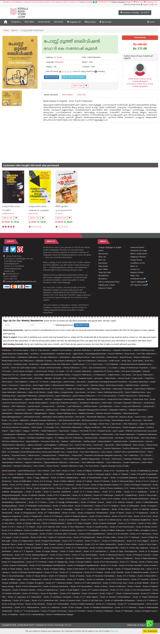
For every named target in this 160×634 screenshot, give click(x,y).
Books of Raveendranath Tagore (94, 478)
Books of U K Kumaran (53, 516)
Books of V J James (31, 558)
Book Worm (7, 364)
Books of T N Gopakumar (137, 513)
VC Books (106, 459)
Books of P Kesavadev (29, 534)
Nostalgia (93, 424)
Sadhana (64, 441)
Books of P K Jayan (22, 601)
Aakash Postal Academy (62, 350)
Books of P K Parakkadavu (88, 530)
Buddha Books (79, 364)
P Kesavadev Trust (51, 427)
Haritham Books (132, 385)
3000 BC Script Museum (40, 350)
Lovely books (20, 410)
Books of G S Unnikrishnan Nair (45, 601)
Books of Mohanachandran (53, 523)
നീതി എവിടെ (61, 206)
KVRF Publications (18, 406)
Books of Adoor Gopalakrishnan (92, 534)
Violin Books (75, 463)
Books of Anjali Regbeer (70, 590)
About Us (134, 266)
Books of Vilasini (117, 513)
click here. (60, 341)
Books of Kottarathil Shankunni (124, 478)
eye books (98, 378)
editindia (47, 378)
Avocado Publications (48, 357)
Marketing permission (64, 325)
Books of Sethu (69, 513)
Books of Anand (150, 565)
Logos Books (7, 410)
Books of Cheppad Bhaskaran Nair (130, 569)
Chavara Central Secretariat (50, 368)
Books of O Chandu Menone (118, 580)
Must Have (55, 471)
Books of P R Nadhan (76, 580)
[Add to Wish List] (86, 86)
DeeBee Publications (83, 371)
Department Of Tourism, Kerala (106, 371)
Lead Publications (74, 406)
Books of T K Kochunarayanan (26, 611)
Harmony (144, 385)
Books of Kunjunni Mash (70, 601)
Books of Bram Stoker (127, 544)
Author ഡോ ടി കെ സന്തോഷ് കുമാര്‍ (138, 57)
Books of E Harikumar (50, 608)
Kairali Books (144, 396)
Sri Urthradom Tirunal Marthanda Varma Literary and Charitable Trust (36, 452)
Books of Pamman (102, 481)
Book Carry (126, 361)
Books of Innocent (90, 594)
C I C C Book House (95, 364)
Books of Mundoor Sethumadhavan (115, 597)
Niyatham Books (53, 424)
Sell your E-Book (105, 288)
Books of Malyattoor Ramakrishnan (93, 513)
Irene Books (80, 392)
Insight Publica (53, 392)
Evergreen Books (85, 378)
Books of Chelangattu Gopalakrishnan (83, 565)
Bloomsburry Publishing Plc (65, 361)
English (129, 2)
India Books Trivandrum (122, 389)
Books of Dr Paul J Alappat (138, 541)
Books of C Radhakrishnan (13, 478)
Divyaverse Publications (82, 375)
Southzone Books (94, 449)
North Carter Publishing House (74, 424)
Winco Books (39, 466)
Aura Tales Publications (146, 354)
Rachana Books (91, 438)
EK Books (57, 378)
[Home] (5, 22)
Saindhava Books (8, 214)
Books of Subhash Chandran (33, 495)
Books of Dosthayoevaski (84, 537)
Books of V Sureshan (140, 580)
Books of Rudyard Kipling (54, 569)
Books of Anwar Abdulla (138, 583)
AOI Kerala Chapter (20, 350)
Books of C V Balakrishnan (126, 495)
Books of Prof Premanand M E (28, 587)
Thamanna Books (49, 456)
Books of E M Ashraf (77, 611)
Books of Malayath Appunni (76, 516)
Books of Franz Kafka (148, 523)
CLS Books (113, 368)
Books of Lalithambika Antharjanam (120, 601)
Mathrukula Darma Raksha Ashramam (58, 417)
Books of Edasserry (118, 587)
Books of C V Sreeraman (106, 604)
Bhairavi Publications (142, 357)
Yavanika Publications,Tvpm (72, 466)
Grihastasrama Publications (63, 385)
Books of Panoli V (27, 520)
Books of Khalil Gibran (22, 481)
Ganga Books (56, 382)
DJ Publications (100, 375)
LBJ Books (61, 406)
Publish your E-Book (106, 285)
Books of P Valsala (84, 481)
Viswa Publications (113, 463)
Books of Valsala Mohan (36, 576)
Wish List (138, 2)
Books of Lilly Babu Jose (93, 601)
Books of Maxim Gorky (148, 562)
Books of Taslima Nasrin (63, 506)
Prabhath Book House (55, 434)
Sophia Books (59, 449)
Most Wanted (43, 471)
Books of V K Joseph (109, 565)
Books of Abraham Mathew (24, 590)
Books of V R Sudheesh (82, 495)
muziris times (140, 417)
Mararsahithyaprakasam (12, 417)
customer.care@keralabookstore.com (20, 282)
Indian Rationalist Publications (14, 392)
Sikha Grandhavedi (123, 445)
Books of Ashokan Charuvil (92, 502)
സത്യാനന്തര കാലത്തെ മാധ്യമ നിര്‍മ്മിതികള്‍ (50, 206)
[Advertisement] (80, 140)
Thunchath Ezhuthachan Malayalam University (103, 456)
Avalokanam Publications (28, 357)
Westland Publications (23, 466)
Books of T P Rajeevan (23, 551)
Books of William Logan (11, 580)
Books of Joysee (63, 488)
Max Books (80, 417)
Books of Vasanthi (21, 537)
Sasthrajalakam (50, 445)
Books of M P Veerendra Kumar (85, 488)
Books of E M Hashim (127, 523)
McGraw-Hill (112, 417)
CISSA (84, 368)
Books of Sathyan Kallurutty (28, 523)
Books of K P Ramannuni (140, 534)
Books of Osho (68, 471)
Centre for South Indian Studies (24, 368)
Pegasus (74, 431)
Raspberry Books (107, 438)
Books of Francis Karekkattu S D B (114, 488)
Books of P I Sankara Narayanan (95, 590)
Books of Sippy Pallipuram (38, 478)
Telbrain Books (34, 456)
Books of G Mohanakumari (113, 541)
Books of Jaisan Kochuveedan (15, 565)
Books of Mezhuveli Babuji (123, 481)
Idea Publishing (93, 389)
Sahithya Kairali (89, 441)
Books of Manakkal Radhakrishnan (98, 608)
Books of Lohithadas (95, 580)
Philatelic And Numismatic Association (141, 431)
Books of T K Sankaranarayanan (131, 604)
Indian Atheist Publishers (144, 389)
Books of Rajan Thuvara (46, 544)
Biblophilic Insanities (44, 361)
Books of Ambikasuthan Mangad (59, 615)
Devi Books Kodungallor (131, 371)
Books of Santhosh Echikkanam (100, 611)
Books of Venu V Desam (60, 555)
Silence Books (138, 445)
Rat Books (120, 438)
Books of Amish (134, 587)
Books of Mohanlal (9, 534)
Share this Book (51, 77)
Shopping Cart (150, 2)
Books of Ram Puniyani (72, 608)
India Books (106, 389)
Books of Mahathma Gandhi (136, 573)
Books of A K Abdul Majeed (86, 597)
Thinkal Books (64, 456)
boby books (102, 361)
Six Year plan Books (11, 449)
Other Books (37, 427)
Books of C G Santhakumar (71, 573)
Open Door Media (147, 424)
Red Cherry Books (148, 438)
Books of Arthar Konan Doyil (115, 583)
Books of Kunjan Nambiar (47, 551)
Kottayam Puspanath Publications (128, 403)
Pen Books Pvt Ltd (87, 431)
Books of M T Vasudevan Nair (116, 471)
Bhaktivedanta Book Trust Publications (18, 361)
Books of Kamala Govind (146, 527)
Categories (15, 22)
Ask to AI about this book (73, 77)
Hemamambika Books (41, 389)
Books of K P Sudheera (147, 601)
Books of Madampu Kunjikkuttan (137, 520)
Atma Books (130, 354)
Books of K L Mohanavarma (27, 608)
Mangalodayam (40, 413)
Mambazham (7, 413)
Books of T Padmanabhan (49, 513)
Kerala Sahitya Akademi (38, 403)
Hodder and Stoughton (75, 389)
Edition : (87, 62)
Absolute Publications (102, 350)
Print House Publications (125, 434)
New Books (58, 22)
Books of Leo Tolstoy (23, 488)
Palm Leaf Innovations (111, 427)
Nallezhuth (24, 420)
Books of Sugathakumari (48, 590)
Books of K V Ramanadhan (58, 604)
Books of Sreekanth (33, 548)
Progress (21, 438)
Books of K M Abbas (33, 569)
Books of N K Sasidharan (12, 530)
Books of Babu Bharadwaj (146, 558)
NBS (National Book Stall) (69, 420)
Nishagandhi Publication (34, 424)
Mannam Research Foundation (108, 413)
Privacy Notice (136, 260)
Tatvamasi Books (18, 456)
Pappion (26, 431)
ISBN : (91, 57)
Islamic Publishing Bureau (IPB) (110, 392)
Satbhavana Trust (66, 445)
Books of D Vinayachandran (13, 562)
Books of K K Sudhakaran (135, 492)
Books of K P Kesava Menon (87, 492)
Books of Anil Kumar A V (69, 499)
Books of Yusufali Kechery (97, 527)
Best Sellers (29, 22)
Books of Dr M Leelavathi (117, 534)
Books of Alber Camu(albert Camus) (142, 530)
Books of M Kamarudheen (81, 587)
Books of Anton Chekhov (100, 516)
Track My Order (104, 273)
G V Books (44, 382)
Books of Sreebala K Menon (101, 569)
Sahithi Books (75, 441)
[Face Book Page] (6, 252)
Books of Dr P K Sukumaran (58, 495)
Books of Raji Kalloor (49, 594)
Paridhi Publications (49, 431)
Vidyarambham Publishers (12, 463)
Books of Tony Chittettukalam (85, 555)
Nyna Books (116, 424)
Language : (55, 62)
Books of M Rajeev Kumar (146, 611)
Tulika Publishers (8, 459)
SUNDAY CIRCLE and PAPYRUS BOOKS (130, 452)
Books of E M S (8, 527)
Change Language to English (110, 247)
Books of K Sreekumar (58, 576)
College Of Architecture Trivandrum (134, 368)
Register (145, 5)
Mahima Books (52, 410)
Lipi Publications (105, 406)
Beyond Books (126, 357)
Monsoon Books (126, 417)
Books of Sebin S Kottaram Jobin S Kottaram (58, 534)
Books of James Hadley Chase (39, 509)
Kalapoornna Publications (12, 399)
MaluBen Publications (138, 410)
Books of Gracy (100, 587)
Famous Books (124, 378)
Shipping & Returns (138, 257)
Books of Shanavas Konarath (139, 555)
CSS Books (6, 371)
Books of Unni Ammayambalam (138, 590)
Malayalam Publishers (118, 410)
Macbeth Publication (36, 410)
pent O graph (118, 431)
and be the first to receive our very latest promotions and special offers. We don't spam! (59, 320)
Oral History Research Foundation (16, 427)
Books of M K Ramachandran (106, 562)
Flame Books (7, 382)
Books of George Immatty (13, 604)
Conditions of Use (137, 263)
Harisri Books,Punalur (114, 385)
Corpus (153, 368)
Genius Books (69, 382)
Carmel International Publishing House (136, 364)
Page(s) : (51, 67)
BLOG (151, 22)
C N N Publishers (111, 364)
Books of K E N (116, 590)
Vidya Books (148, 459)
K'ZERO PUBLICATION (127, 396)
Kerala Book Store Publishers (119, 399)
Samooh (149, 441)
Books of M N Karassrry (47, 520)
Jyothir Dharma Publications (84, 396)
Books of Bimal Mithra (147, 576)
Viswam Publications (131, 463)
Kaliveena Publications (34, 399)
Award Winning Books (27, 471)
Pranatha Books (73, 434)
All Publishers (17, 2)
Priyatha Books (9, 438)
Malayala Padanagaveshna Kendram (92, 410)
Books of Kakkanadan (130, 506)
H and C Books (83, 385)
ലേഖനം (14, 30)
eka (64, 378)
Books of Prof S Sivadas (20, 485)
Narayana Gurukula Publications (43, 420)
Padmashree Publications (71, 427)
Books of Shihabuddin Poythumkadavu (35, 506)
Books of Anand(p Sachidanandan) (63, 502)
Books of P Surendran (91, 499)
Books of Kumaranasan (41, 485)
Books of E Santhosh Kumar (60, 537)
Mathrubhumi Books (32, 417)
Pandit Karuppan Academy (133, 427)
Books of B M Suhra (142, 516)
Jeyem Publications (63, 396)
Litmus (117, 406)
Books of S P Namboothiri (54, 580)
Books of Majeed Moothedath (47, 541)
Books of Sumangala (63, 509)
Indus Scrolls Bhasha (36, 392)
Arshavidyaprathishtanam (95, 354)
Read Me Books (132, 438)
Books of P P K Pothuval (36, 562)
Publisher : (54, 57)
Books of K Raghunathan (22, 541)
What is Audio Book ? (139, 254)
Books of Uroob (82, 485)
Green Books (25, 385)
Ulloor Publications (24, 459)
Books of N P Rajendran (70, 594)
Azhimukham (64, 357)
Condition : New (88, 67)
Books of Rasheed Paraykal (127, 594)
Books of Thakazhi (120, 474)
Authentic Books (9, 357)
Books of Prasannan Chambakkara (100, 576)
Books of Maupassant (32, 580)
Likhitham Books (90, 406)
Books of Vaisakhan (10, 615)
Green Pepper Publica (41, 385)
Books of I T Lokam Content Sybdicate (92, 509)
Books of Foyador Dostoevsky (53, 611)
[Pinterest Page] (20, 252)
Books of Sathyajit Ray (58, 562)
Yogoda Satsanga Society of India (114, 466)
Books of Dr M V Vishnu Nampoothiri (100, 544)
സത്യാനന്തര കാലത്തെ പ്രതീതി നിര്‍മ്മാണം (23, 206)
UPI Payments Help (138, 285)
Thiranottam (77, 456)
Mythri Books (33, 214)
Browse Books (44, 22)
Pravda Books (107, 434)
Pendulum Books (104, 431)
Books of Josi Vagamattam (46, 499)
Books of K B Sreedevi (111, 499)
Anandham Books (64, 354)
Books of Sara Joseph (148, 495)
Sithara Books (152, 445)
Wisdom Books (52, 466)
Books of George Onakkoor (80, 562)
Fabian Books (110, 378)
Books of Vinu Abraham (35, 604)
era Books (72, 378)
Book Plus (149, 361)
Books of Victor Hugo (148, 544)
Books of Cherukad (25, 544)
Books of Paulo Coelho (106, 537)
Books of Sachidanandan (69, 520)
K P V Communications (107, 396)
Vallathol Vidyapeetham (90, 459)
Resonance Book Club (50, 441)
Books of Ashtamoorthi (54, 548)
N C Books (13, 420)
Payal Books (64, 431)
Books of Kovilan (33, 492)
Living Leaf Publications (131, 406)
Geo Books (81, 382)
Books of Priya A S (92, 541)
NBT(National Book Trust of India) (96, 420)
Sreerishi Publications (112, 449)
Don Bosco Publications (143, 375)
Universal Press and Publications (47, 459)
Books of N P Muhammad (77, 548)
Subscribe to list (81, 325)
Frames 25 (33, 382)
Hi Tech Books (58, 389)
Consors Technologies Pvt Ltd (59, 625)
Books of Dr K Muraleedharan (32, 615)
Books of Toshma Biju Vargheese (134, 548)
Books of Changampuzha (25, 513)
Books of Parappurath (33, 516)
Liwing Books (148, 406)
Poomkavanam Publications (14, 434)
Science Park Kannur (83, 445)
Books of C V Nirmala (128, 562)
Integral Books (67, 392)
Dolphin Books (114, 375)
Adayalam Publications (122, 350)
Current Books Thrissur (44, 371)
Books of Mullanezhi (124, 558)
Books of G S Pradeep (126, 576)
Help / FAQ (134, 276)
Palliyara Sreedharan (92, 427)
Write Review (67, 95)
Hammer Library (97, 385)
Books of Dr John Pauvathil (130, 565)
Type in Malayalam (138, 282)
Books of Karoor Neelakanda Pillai (104, 548)
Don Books (126, 375)
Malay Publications (68, 410)
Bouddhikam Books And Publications (56, 364)
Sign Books (109, 445)
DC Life (69, 371)
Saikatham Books (120, 441)
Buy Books (91, 22)
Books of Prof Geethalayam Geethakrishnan (48, 565)
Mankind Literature (86, 413)
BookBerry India (20, 364)
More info (114, 631)
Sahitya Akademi (104, 441)
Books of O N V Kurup (43, 481)
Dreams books (26, 378)
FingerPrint (149, 378)
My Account (106, 22)
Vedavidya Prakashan (132, 459)
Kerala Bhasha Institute (96, 399)
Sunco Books (106, 452)
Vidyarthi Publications (33, 463)
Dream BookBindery (10, 378)
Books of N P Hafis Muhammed (88, 583)
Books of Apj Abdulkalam (12, 509)
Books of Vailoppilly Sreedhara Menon (17, 499)
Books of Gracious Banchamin (56, 587)
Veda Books (117, 459)
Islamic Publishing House (135, 392)
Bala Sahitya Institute (81, 357)
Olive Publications (130, 424)
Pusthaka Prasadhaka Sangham (40, 438)
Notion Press (104, 424)
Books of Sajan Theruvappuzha (123, 551)
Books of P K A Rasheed (125, 608)
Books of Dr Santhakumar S (96, 551)
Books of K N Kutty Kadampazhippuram (31, 555)
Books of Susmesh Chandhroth (57, 492)
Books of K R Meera (38, 502)
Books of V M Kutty (30, 594)
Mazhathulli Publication (96, 417)
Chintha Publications (71, 368)
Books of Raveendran (84, 506)
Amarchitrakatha (48, 354)
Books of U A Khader (112, 492)
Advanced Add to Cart (46, 2)
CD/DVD (5, 368)
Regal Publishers (32, 441)
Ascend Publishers (115, 354)
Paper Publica (15, 431)
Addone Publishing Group (144, 350)
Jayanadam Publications (27, 396)
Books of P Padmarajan (103, 495)
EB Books (38, 378)
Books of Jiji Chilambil (114, 573)
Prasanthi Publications (91, 434)
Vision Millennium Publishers (93, 463)
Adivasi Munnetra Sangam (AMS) (15, 354)
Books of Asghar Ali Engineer (32, 583)
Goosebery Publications (138, 382)
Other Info (81, 95)
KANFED (48, 399)
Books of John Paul (38, 537)
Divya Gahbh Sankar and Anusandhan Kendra (52, 375)
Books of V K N (142, 481)
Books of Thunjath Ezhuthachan (135, 499)
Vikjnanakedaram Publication (56, 463)
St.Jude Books (72, 452)
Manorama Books (130, 413)
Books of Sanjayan (148, 506)
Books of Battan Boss (139, 488)
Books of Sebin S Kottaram (52, 558)
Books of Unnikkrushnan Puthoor (38, 530)
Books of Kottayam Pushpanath (137, 485)
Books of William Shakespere (113, 530)
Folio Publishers (21, 382)
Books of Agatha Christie (44, 488)
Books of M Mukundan (75, 474)
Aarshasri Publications (83, 350)
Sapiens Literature (34, 445)
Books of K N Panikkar (93, 573)
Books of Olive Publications (73, 527)
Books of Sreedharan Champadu (57, 597)
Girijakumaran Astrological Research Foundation (107, 382)
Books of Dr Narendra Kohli (48, 527)
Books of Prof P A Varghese (107, 506)
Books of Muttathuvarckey (65, 530)
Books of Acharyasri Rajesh (99, 474)
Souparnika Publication (76, 449)
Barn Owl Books (98, 357)
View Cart (102, 257)
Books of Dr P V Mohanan (129, 537)
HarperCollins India (9, 389)
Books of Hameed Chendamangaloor (27, 573)
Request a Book (61, 2)
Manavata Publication (23, 413)
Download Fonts (137, 279)
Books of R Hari (51, 573)
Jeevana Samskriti (46, 396)
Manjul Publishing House (67, 413)
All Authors (7, 2)
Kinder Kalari (107, 403)
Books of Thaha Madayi (12, 569)
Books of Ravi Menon (121, 509)
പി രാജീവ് (6, 210)
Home (6, 30)
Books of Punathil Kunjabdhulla (143, 474)
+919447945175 (103, 2)
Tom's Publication (131, 456)
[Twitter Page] (13, 252)
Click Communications (98, 368)
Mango (52, 413)
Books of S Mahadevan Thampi (79, 558)
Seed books (98, 445)
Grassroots (13, 385)
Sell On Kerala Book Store (109, 282)
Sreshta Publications (131, 449)
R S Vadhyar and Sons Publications (69, 438)
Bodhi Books (114, 361)
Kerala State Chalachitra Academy (64, 403)
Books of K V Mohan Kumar (110, 520)
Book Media (138, 361)
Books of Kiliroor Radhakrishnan (64, 478)
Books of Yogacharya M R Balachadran (24, 597)
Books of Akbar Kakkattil (64, 481)
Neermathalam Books (121, 420)
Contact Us (73, 2)
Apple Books (78, 354)
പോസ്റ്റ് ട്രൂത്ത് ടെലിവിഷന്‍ (72, 41)
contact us (133, 337)
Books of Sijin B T (107, 594)
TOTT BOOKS (146, 456)
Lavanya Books (48, 406)
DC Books (58, 214)
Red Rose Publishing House (13, 441)
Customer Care (94, 2)
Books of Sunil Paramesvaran (122, 527)
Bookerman (34, 364)
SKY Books (25, 449)
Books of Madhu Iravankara (82, 604)
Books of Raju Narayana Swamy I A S (106, 485)
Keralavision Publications (90, 403)
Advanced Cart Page (138, 251)
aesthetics (34, 354)
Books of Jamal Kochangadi (104, 523)
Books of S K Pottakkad (54, 474)
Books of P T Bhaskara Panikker (59, 583)
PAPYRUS (35, 431)
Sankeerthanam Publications (13, 445)
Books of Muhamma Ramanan (70, 544)
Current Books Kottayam (23, 371)
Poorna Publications (36, 434)
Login (155, 5)
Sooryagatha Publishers (41, 449)
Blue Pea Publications (87, 361)
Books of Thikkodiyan (124, 611)
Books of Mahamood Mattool (112, 555)
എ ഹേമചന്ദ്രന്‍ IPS (63, 210)
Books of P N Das (88, 520)
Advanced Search (30, 2)
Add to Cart (77, 86)
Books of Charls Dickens (70, 551)
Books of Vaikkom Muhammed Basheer (25, 474)
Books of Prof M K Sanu (122, 516)
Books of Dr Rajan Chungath (79, 523)
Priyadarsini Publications (147, 434)
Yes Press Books (92, 466)
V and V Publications (70, 459)
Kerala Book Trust (140, 399)
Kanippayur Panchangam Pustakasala (69, 399)
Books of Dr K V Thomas (12, 548)
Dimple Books (26, 375)
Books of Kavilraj (77, 576)
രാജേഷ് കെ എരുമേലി (38, 210)
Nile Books (18, 424)
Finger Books (137, 378)
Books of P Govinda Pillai (104, 558)
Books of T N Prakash (26, 527)
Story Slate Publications (89, 452)
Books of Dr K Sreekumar (63, 485)
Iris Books (91, 392)
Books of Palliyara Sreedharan (89, 471)
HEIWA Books (24, 389)
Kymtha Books (34, 406)
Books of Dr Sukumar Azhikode (119, 502)
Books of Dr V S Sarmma (72, 541)
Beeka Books (112, 357)
